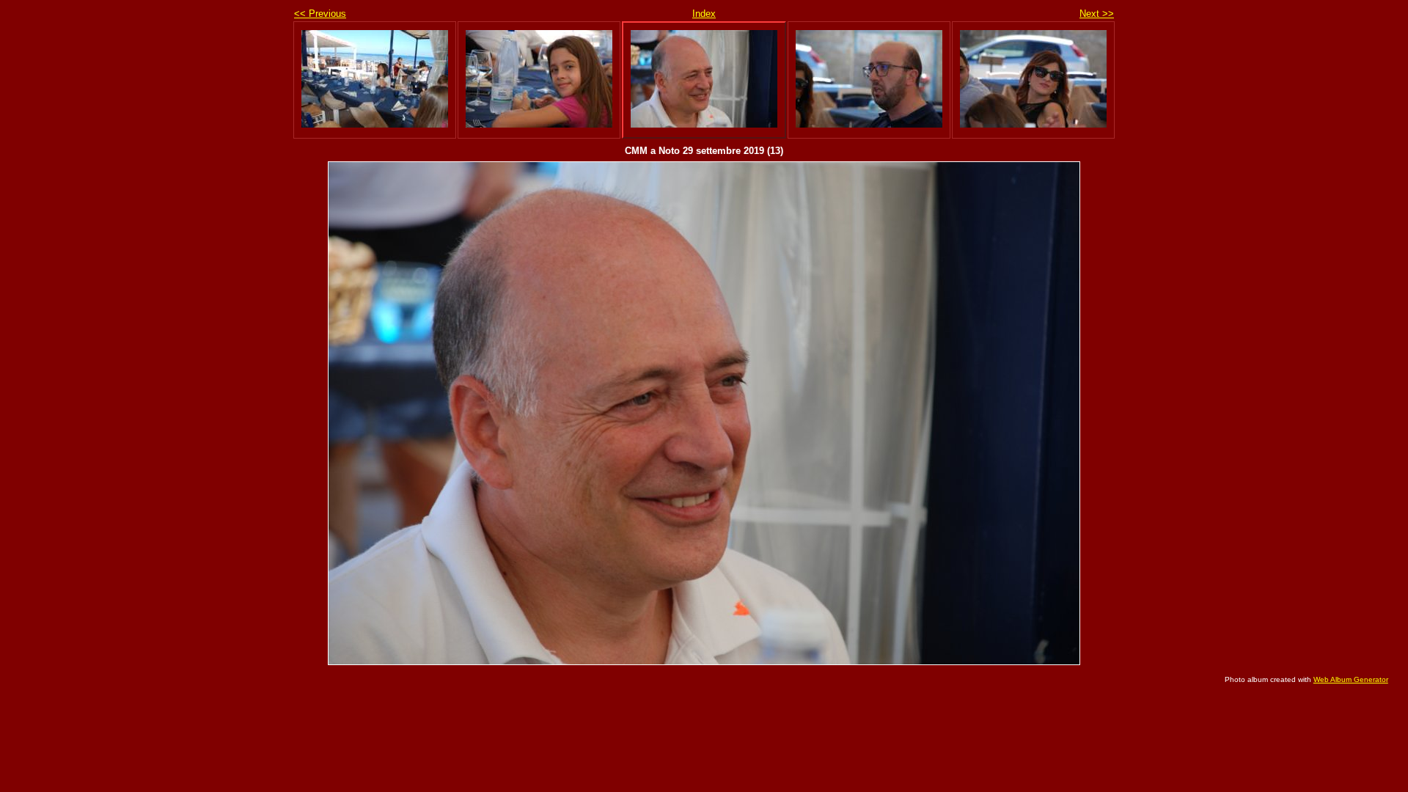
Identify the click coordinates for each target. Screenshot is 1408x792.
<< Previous (320, 13)
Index (704, 13)
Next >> (1096, 13)
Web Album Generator (1350, 679)
